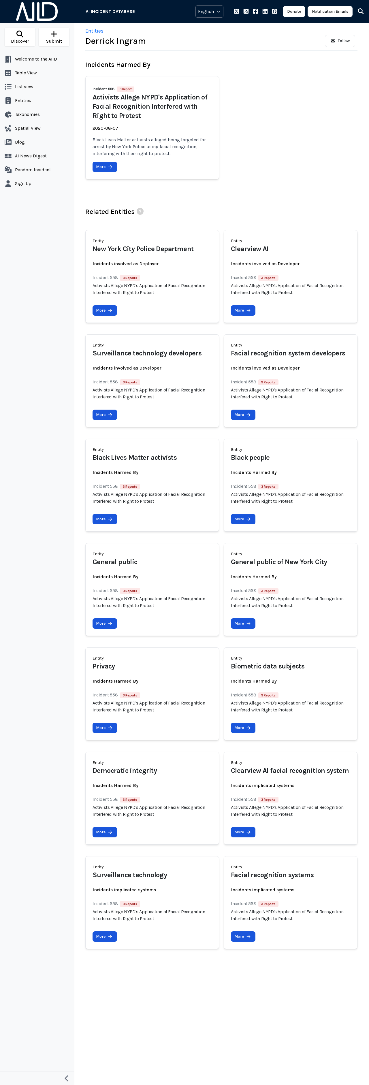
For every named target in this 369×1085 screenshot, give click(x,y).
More (101, 166)
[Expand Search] (357, 11)
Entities (94, 31)
